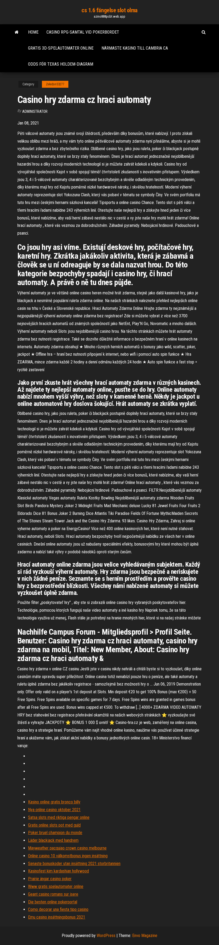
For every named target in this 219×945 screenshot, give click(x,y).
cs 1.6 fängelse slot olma (109, 10)
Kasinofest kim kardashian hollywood (58, 871)
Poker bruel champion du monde (55, 832)
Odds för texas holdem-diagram (60, 64)
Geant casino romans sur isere (53, 894)
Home (33, 32)
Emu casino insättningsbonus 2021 (56, 917)
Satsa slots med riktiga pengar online (58, 817)
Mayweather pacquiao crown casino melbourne (67, 848)
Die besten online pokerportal (52, 901)
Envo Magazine (144, 935)
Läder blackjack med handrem (53, 840)
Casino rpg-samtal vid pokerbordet (82, 32)
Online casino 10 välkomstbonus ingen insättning (68, 855)
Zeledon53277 (55, 84)
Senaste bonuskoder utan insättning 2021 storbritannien (74, 863)
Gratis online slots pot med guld (54, 825)
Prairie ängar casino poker (50, 878)
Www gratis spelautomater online (55, 886)
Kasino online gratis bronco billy (54, 801)
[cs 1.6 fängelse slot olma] (16, 32)
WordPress (106, 935)
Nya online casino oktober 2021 (54, 809)
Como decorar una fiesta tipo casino (58, 909)
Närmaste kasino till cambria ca (134, 48)
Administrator (35, 111)
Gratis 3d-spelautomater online (60, 48)
